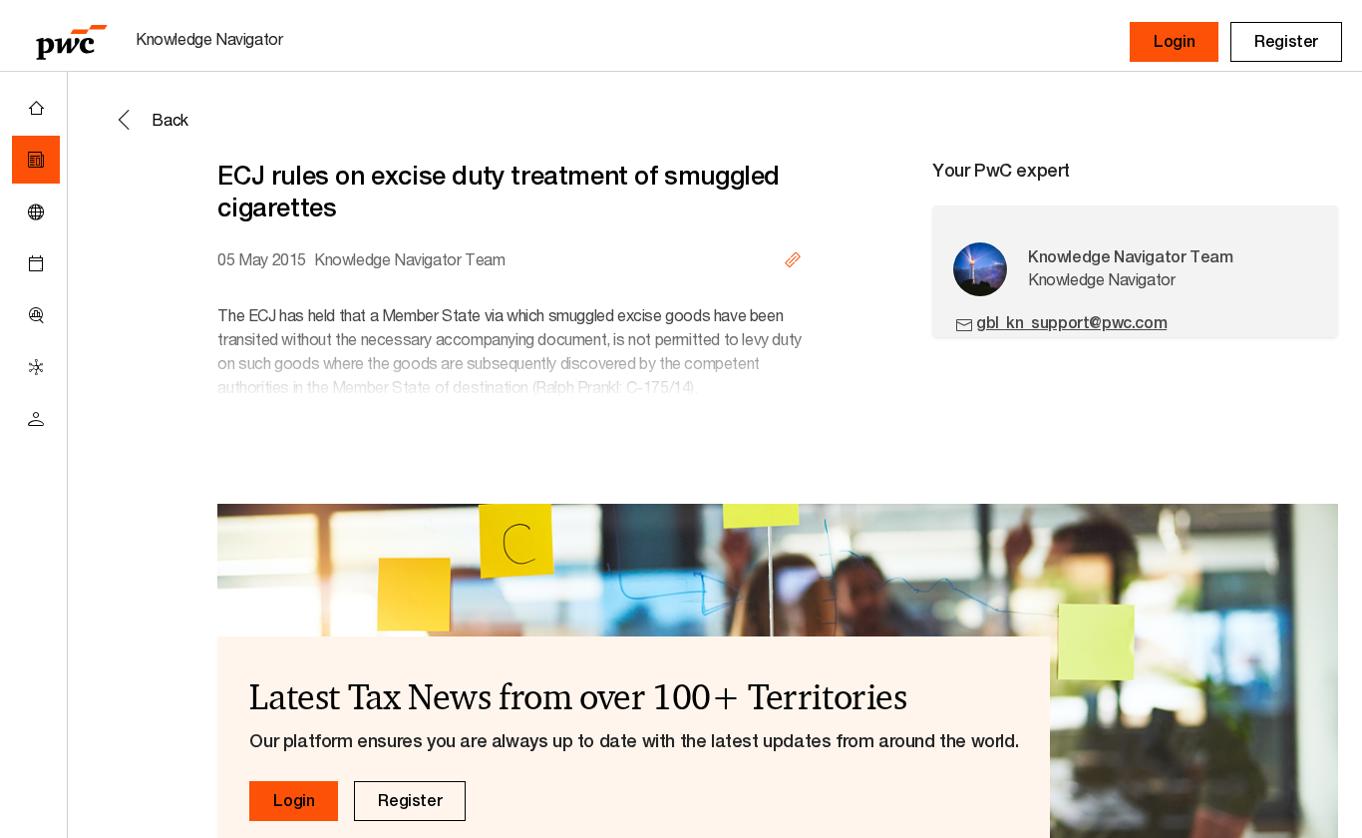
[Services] (36, 367)
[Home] (36, 108)
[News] (36, 160)
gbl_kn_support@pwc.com (1071, 322)
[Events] (36, 263)
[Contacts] (36, 419)
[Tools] (36, 315)
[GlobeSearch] (36, 211)
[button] (1174, 42)
